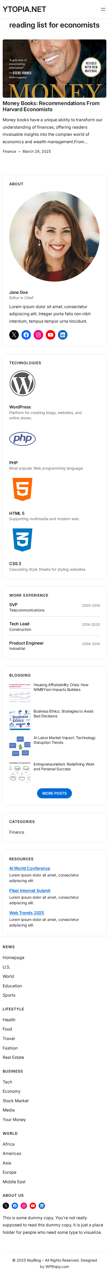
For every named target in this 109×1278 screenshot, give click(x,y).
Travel (9, 1038)
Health (9, 1019)
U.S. (6, 967)
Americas (12, 1153)
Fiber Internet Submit (30, 890)
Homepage (13, 957)
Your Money (14, 1119)
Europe (9, 1172)
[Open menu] (103, 9)
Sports (9, 995)
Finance (9, 151)
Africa (9, 1144)
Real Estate (13, 1057)
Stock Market (16, 1100)
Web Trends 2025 (26, 912)
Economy (12, 1091)
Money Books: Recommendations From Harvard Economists (51, 106)
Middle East (14, 1181)
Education (12, 985)
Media (9, 1110)
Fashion (10, 1048)
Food (7, 1029)
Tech (7, 1081)
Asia (7, 1163)
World (8, 976)
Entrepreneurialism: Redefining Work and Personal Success (64, 766)
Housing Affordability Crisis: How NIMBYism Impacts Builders (61, 687)
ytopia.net (24, 9)
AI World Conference (29, 868)
